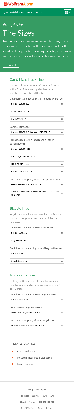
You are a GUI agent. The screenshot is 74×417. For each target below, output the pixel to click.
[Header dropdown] (69, 4)
